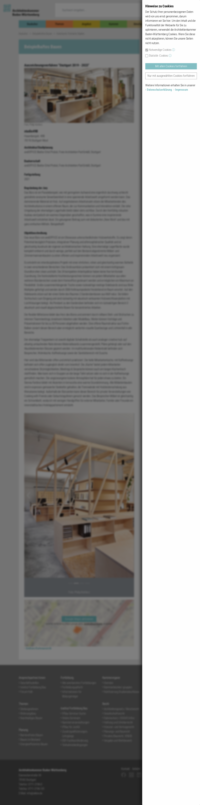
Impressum (181, 89)
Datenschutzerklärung (159, 89)
